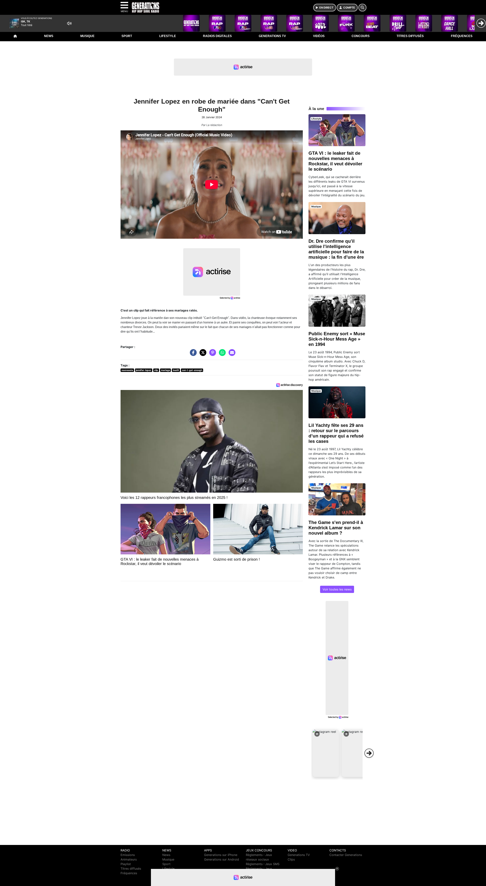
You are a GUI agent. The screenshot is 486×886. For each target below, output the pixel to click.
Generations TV (272, 36)
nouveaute (127, 370)
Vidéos (319, 36)
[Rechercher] (362, 7)
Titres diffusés (410, 36)
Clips (291, 859)
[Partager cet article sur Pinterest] (211, 354)
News (48, 36)
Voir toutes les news (337, 589)
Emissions (128, 855)
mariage (165, 370)
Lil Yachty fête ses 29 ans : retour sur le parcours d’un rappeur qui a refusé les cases (336, 433)
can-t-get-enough (192, 370)
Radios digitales (217, 36)
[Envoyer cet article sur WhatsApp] (221, 354)
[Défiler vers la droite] (369, 753)
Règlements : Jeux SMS (262, 864)
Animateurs (129, 859)
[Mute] (69, 23)
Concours (361, 36)
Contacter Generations (345, 855)
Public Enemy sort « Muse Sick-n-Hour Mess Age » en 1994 (336, 339)
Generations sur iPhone (220, 855)
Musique (87, 36)
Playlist (126, 864)
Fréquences (462, 36)
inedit (176, 370)
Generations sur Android (221, 859)
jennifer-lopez (143, 370)
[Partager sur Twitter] (202, 354)
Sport (127, 36)
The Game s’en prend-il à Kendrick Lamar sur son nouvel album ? (335, 528)
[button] (325, 753)
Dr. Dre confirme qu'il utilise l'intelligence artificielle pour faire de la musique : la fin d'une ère (336, 249)
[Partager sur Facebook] (192, 354)
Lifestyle (167, 36)
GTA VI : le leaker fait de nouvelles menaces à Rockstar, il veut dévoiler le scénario (335, 161)
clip (156, 370)
